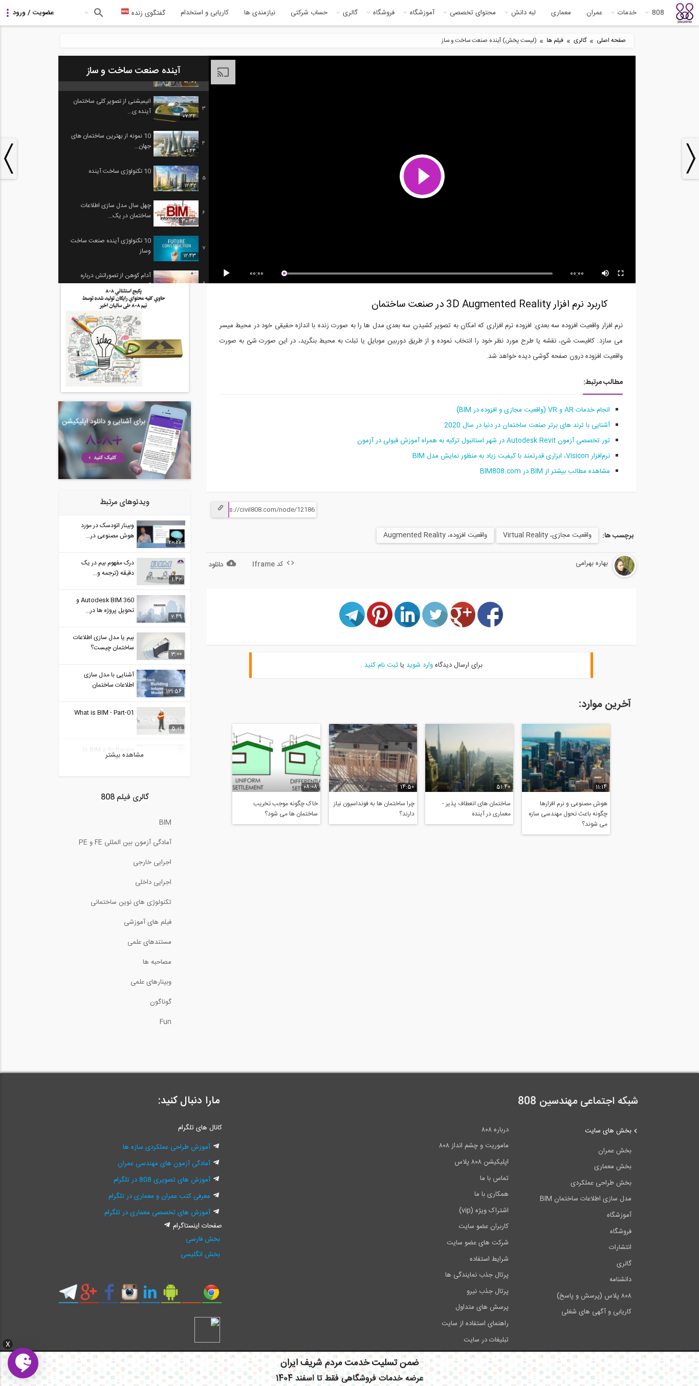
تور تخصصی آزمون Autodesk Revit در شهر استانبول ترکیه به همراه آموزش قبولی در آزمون (483, 440)
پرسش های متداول (482, 1307)
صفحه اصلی (611, 41)
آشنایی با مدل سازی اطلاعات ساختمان (109, 680)
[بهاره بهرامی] (598, 575)
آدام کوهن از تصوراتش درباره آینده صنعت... (115, 280)
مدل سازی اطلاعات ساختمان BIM (585, 1199)
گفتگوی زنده (147, 13)
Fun (165, 1022)
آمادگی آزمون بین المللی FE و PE (125, 842)
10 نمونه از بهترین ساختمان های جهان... (111, 141)
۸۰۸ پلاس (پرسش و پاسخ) (594, 1296)
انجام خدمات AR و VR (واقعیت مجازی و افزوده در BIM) (533, 410)
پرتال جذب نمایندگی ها (477, 1275)
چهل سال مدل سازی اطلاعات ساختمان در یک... (116, 210)
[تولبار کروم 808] (211, 1296)
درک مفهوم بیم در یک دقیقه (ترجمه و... (107, 568)
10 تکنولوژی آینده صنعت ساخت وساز (111, 246)
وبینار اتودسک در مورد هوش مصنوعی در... (107, 530)
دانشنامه (620, 1279)
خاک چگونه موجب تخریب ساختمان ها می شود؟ (285, 809)
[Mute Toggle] (606, 273)
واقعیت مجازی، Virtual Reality (547, 535)
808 (658, 12)
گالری (350, 12)
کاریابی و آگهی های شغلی (596, 1311)
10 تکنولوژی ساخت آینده (120, 171)
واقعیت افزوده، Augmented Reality (435, 535)
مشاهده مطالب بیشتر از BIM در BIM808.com (545, 471)
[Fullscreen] (621, 273)
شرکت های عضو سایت (478, 1242)
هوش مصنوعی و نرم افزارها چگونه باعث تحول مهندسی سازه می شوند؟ (568, 814)
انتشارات (620, 1247)
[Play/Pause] (228, 273)
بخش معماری (612, 1166)
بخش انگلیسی (200, 1254)
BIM (165, 822)
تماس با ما (494, 1178)
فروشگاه (384, 12)
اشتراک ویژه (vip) (484, 1210)
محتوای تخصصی (473, 12)
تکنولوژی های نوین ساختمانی (131, 902)
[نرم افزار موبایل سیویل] (170, 1296)
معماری (561, 12)
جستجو (97, 13)
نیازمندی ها (259, 12)
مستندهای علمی (149, 942)
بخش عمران (614, 1150)
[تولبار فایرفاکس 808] (191, 1296)
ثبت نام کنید (381, 665)
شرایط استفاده (489, 1259)
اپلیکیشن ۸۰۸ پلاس (481, 1162)
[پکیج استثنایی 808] (125, 390)
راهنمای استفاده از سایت (475, 1323)
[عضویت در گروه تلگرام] (68, 1296)
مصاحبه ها (157, 962)
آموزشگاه (422, 12)
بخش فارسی (203, 1239)
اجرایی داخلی (153, 882)
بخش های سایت (608, 1131)
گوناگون (160, 1002)
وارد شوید (419, 665)
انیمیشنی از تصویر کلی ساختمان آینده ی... (112, 106)
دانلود (216, 565)
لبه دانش (523, 12)
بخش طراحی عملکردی (601, 1183)
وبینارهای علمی (150, 982)
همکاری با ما (491, 1194)
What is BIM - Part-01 (104, 713)
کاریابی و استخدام (205, 12)
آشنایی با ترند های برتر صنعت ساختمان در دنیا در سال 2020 (527, 425)
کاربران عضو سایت (483, 1226)
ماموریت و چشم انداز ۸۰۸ (474, 1145)
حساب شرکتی (309, 12)
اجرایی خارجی (152, 862)
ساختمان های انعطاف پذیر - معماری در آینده (476, 809)
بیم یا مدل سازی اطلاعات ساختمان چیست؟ (103, 642)
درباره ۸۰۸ (495, 1129)
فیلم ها (555, 41)
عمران (594, 12)
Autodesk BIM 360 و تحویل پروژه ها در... (105, 605)
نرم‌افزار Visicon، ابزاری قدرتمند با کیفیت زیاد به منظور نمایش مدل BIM (511, 456)
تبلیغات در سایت (486, 1340)
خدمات (627, 12)
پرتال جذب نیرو (488, 1291)
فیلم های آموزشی (147, 922)
